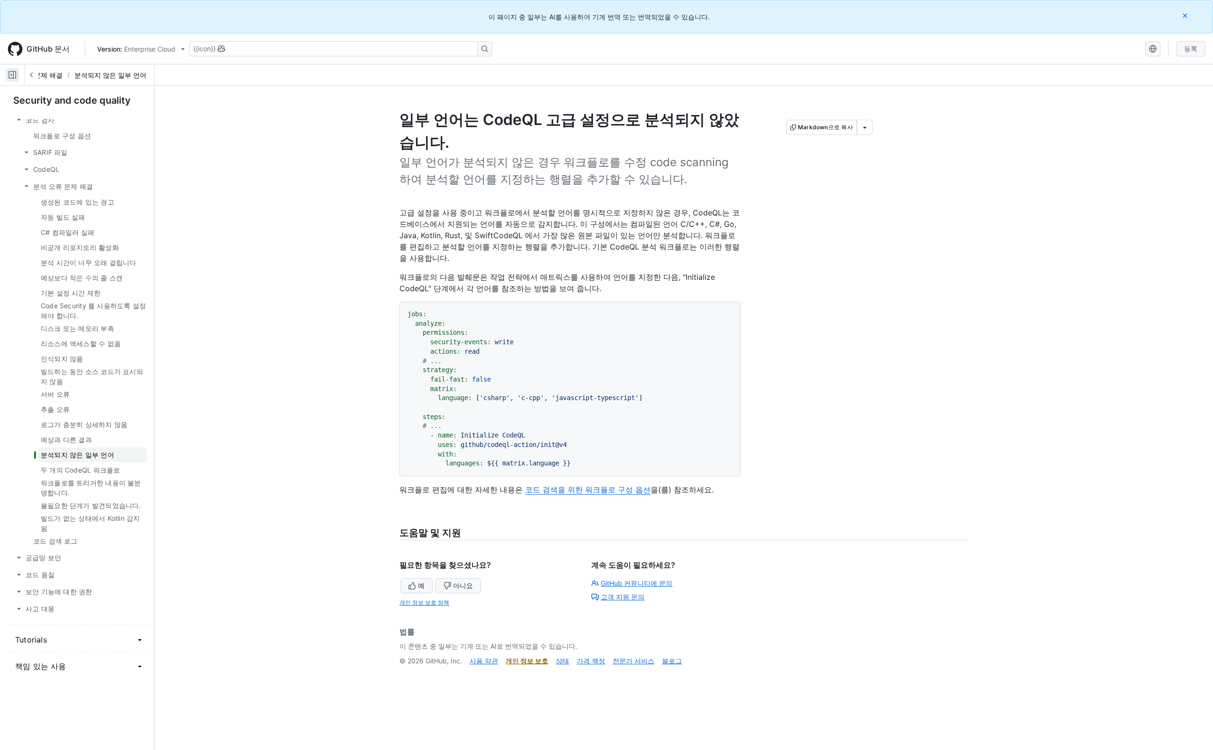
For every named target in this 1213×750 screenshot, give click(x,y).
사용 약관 (484, 661)
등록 (1190, 49)
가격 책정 (591, 661)
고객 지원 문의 (622, 597)
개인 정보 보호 (527, 661)
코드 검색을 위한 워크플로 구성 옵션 (588, 489)
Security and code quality (72, 100)
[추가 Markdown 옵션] (865, 127)
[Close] (1186, 15)
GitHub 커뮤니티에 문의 (636, 583)
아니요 (463, 585)
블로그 (672, 661)
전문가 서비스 (633, 661)
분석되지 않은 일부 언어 (110, 75)
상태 (562, 661)
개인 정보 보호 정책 (424, 602)
